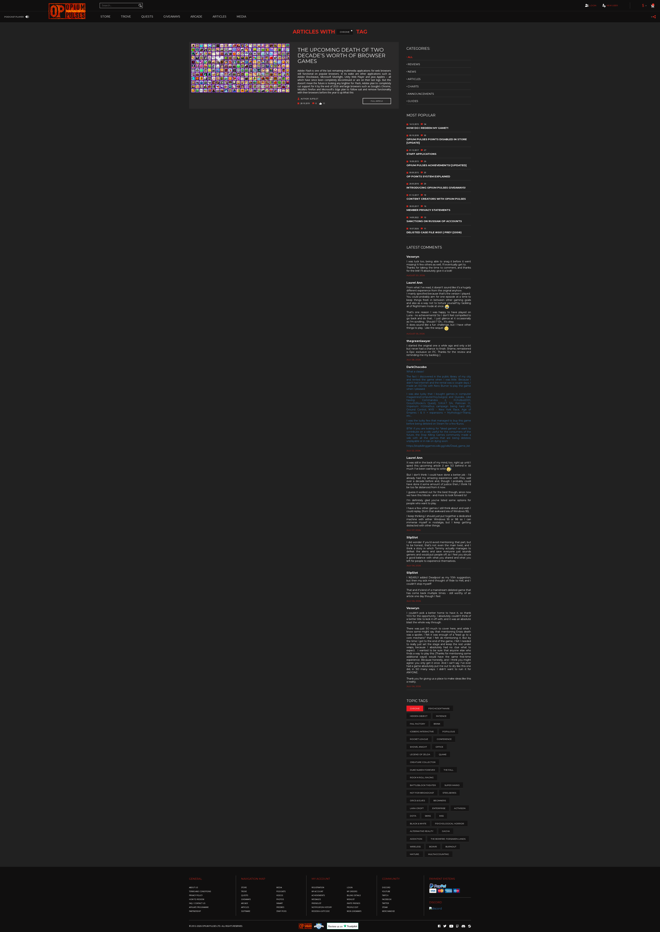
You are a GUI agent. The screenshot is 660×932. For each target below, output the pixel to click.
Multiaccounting (438, 854)
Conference (444, 739)
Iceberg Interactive (422, 731)
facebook (386, 899)
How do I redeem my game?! (427, 128)
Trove (244, 891)
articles (414, 79)
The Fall (448, 770)
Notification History (322, 907)
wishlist (351, 899)
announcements (421, 93)
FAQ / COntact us (197, 903)
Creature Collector (423, 762)
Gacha (446, 831)
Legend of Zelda (420, 754)
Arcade (196, 16)
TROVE (126, 16)
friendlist (316, 903)
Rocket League (419, 739)
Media (241, 16)
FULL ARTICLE (377, 101)
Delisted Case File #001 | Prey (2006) (433, 232)
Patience (441, 716)
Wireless (415, 846)
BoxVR (433, 846)
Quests (147, 16)
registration (318, 887)
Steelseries (449, 792)
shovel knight (418, 747)
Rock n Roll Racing (422, 777)
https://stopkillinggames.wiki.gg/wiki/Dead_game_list (438, 445)
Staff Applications (421, 154)
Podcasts (280, 891)
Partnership (195, 911)
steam (385, 907)
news (412, 71)
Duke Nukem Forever (422, 770)
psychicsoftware (439, 708)
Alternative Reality (421, 831)
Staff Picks (281, 911)
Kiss (441, 816)
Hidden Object (418, 716)
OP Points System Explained (428, 176)
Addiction (416, 839)
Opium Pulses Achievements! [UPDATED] (436, 165)
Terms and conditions (200, 891)
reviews (414, 64)
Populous (448, 731)
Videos (279, 895)
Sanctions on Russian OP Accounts (434, 221)
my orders (352, 891)
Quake (443, 754)
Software (245, 911)
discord (386, 887)
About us (193, 887)
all (410, 57)
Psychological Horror (449, 823)
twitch (385, 895)
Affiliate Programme (199, 907)
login (592, 5)
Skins (428, 816)
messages (316, 899)
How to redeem (196, 899)
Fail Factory (417, 723)
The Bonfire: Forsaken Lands (448, 839)
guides (413, 101)
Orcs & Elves (417, 800)
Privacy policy (195, 895)
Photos (280, 899)
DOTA (413, 816)
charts (413, 86)
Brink (437, 723)
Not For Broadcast (422, 792)
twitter (385, 903)
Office (439, 747)
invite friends (353, 903)
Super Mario (452, 785)
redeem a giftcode (321, 911)
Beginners (439, 800)
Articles (219, 16)
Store (106, 16)
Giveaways (171, 16)
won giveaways (354, 911)
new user (612, 5)
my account (317, 891)
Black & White (418, 823)
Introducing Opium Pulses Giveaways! (435, 187)
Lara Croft (417, 808)
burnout (451, 846)
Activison (459, 808)
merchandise (388, 911)
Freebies (280, 907)
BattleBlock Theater (423, 785)
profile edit (352, 907)
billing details (354, 895)
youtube (386, 891)
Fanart (279, 903)
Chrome (345, 32)
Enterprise (439, 808)
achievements (318, 895)
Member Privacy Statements (428, 210)
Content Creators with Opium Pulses (436, 198)
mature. (415, 854)
